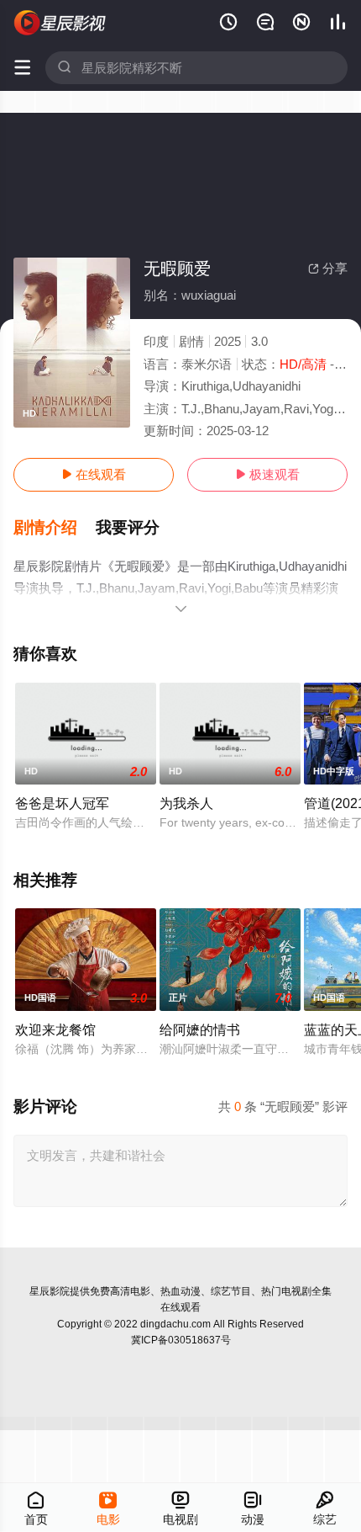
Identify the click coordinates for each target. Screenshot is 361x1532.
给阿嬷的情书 (200, 1029)
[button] (54, 528)
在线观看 (93, 474)
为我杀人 (186, 803)
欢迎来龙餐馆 (55, 1029)
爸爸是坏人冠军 (62, 803)
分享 (328, 268)
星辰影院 (49, 1291)
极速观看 (267, 474)
